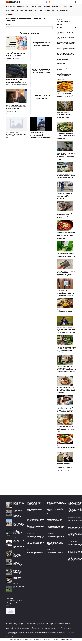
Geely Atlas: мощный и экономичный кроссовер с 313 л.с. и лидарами (66, 28)
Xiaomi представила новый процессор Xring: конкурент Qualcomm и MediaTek (64, 74)
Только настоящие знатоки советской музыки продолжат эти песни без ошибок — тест (35, 515)
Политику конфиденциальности (29, 624)
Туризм (7, 605)
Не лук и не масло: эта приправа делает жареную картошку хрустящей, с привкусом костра (65, 96)
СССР (61, 6)
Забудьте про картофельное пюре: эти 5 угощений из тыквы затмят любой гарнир (66, 311)
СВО (39, 6)
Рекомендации (9, 598)
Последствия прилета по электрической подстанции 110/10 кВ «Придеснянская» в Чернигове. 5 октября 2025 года (41, 135)
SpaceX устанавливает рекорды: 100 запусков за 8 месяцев (66, 49)
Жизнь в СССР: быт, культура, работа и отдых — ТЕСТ (56, 549)
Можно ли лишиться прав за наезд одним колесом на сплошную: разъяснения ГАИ (18, 504)
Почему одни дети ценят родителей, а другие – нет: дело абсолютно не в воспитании (65, 196)
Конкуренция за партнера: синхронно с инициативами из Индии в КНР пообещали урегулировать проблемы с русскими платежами (15, 55)
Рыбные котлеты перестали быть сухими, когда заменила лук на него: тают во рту (66, 447)
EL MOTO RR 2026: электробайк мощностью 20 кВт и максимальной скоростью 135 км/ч (18, 571)
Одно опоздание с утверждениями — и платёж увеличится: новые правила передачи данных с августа (66, 293)
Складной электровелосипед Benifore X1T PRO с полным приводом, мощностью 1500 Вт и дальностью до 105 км (18, 523)
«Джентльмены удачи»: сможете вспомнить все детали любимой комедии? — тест (34, 509)
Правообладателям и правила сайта (15, 596)
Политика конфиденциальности (14, 600)
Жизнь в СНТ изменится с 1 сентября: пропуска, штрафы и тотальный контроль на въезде (66, 176)
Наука (7, 10)
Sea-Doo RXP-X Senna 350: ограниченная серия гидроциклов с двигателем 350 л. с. (18, 588)
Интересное (20, 10)
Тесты (66, 6)
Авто (70, 6)
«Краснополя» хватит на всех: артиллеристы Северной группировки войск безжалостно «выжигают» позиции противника (16, 82)
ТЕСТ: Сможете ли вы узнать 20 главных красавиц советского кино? (56, 553)
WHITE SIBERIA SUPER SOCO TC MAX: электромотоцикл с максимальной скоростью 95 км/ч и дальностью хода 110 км (18, 544)
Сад (53, 10)
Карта (27, 6)
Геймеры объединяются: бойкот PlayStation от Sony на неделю (65, 38)
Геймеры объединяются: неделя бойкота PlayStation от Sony (65, 33)
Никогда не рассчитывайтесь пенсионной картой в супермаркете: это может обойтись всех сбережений (66, 273)
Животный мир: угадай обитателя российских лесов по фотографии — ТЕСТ (56, 515)
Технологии (9, 14)
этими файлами (65, 639)
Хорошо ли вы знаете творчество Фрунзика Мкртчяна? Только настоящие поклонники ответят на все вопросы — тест (35, 525)
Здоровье (40, 10)
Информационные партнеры (13, 602)
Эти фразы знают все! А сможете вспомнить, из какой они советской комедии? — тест (35, 532)
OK (71, 639)
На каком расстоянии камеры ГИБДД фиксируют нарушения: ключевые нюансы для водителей (18, 562)
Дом (57, 10)
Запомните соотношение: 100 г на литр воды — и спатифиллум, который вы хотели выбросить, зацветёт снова (66, 156)
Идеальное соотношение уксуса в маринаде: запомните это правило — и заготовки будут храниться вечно (66, 429)
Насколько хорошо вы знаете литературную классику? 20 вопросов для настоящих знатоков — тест (56, 521)
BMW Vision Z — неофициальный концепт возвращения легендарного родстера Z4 (17, 580)
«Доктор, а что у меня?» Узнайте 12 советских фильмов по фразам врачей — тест (35, 548)
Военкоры (20, 6)
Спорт (13, 10)
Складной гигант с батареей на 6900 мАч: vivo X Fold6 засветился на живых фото (41, 71)
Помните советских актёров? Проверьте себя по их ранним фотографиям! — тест (34, 503)
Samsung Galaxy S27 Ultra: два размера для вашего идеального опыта (65, 54)
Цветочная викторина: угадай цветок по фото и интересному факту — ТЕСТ (55, 543)
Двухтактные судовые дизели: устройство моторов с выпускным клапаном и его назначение (18, 553)
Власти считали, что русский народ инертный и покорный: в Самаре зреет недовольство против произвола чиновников (66, 330)
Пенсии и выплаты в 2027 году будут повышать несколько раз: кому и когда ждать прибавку (66, 349)
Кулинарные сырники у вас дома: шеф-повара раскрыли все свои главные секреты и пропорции (66, 390)
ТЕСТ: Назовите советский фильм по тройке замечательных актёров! (56, 527)
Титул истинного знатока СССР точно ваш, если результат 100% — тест (36, 520)
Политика (34, 6)
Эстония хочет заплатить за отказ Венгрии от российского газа (41, 97)
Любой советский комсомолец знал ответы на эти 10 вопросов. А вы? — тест (35, 537)
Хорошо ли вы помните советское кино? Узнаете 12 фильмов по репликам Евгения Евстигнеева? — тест (35, 554)
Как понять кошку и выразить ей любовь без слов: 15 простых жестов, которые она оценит (66, 215)
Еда (35, 10)
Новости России (10, 603)
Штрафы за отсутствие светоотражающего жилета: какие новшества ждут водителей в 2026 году (18, 534)
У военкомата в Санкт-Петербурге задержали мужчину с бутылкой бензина (16, 134)
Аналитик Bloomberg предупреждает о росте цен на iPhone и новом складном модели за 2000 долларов (66, 61)
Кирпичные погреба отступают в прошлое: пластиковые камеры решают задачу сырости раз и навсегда (66, 116)
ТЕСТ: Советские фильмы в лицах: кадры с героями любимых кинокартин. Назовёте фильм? (55, 537)
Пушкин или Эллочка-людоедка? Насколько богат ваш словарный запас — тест (55, 509)
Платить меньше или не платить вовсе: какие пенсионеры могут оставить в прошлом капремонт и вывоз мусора (66, 370)
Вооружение (28, 10)
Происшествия (64, 10)
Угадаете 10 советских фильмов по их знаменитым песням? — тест (35, 543)
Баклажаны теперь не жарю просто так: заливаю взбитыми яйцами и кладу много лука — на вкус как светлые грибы (66, 235)
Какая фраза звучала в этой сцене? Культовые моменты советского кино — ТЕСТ (66, 44)
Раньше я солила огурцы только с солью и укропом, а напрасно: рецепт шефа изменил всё (66, 136)
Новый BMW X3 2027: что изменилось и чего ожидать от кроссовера (65, 23)
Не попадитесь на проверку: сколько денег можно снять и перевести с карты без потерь (66, 255)
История (47, 10)
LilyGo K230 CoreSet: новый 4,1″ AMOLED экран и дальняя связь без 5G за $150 (66, 68)
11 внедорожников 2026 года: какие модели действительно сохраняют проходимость (17, 513)
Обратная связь (9, 595)
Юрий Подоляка (10, 6)
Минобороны (46, 6)
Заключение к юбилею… (64, 463)
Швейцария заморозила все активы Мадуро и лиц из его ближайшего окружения (41, 44)
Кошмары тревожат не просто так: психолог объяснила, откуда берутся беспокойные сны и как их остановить (66, 409)
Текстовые (55, 6)
